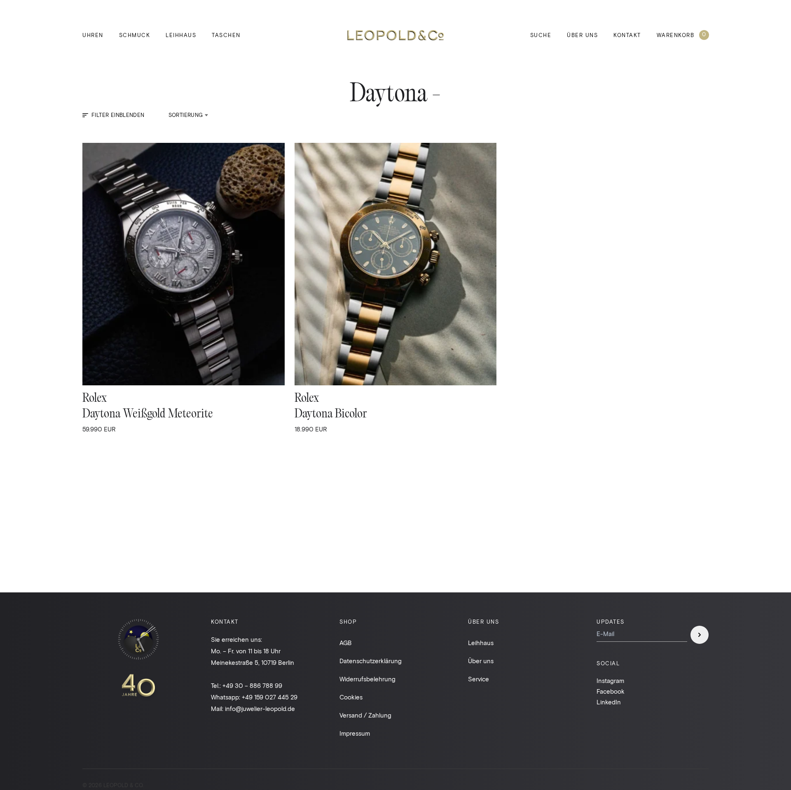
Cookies (351, 697)
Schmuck (134, 35)
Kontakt (627, 35)
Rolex (94, 398)
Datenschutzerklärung (370, 660)
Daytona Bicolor (331, 414)
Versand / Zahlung (365, 715)
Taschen (226, 35)
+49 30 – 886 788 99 (252, 685)
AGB (345, 642)
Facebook (611, 691)
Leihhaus (181, 35)
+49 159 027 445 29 (269, 697)
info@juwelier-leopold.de (260, 708)
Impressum (354, 733)
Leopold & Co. (395, 35)
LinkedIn (609, 702)
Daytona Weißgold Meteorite (147, 414)
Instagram (610, 680)
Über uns (582, 35)
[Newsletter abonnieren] (699, 635)
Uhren (92, 35)
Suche (541, 35)
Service (478, 679)
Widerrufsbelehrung (367, 679)
